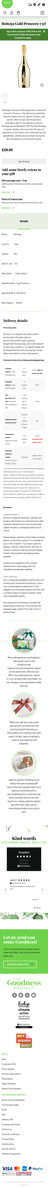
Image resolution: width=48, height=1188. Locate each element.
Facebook (14, 995)
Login (11, 12)
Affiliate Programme (11, 1153)
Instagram (27, 995)
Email (33, 995)
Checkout (18, 12)
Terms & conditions (10, 1134)
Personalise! (7, 1078)
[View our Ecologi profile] (24, 1010)
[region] (24, 889)
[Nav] (42, 12)
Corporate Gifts (9, 1064)
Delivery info (7, 1119)
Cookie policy (8, 1144)
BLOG (4, 1109)
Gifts (4, 1059)
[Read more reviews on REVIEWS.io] (24, 866)
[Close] (44, 31)
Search (5, 12)
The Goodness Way (10, 1105)
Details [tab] (24, 221)
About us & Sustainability (13, 1100)
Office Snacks (8, 1069)
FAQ (3, 1114)
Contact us (7, 1129)
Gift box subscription (11, 1073)
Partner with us (9, 1149)
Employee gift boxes (11, 1124)
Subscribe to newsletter (18, 964)
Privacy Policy (8, 1139)
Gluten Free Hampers (11, 1088)
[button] (5, 890)
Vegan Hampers (9, 1083)
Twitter (20, 995)
